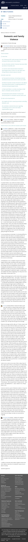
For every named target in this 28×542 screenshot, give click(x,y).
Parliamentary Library (19, 482)
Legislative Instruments (19, 493)
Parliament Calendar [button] (15, 5)
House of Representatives (6, 488)
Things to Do (17, 514)
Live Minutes (3, 494)
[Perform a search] (2, 8)
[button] (25, 8)
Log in (25, 5)
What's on (17, 512)
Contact (21, 5)
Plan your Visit (17, 516)
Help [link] (7, 540)
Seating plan (3, 482)
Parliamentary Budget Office (6, 524)
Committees (17, 498)
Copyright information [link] (16, 538)
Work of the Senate (5, 478)
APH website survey (5, 506)
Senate (2, 477)
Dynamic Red (3, 480)
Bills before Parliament (19, 488)
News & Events (18, 477)
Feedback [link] (3, 540)
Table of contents (7, 11)
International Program (19, 484)
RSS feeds (3, 512)
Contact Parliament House (20, 508)
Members (3, 495)
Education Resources (19, 481)
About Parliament (18, 480)
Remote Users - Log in (5, 504)
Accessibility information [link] (5, 538)
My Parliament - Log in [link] (5, 503)
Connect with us (18, 506)
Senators (3, 481)
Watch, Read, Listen (19, 478)
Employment (3, 508)
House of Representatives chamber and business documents (6, 491)
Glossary (3, 510)
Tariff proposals (18, 492)
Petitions (16, 505)
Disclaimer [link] (24, 538)
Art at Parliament (18, 515)
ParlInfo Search (4, 505)
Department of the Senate (6, 518)
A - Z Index (3, 509)
